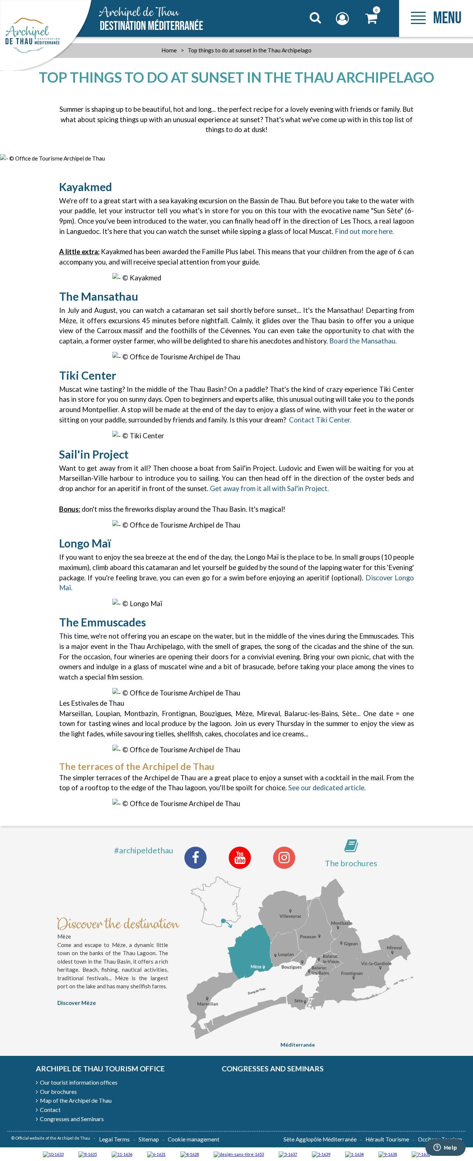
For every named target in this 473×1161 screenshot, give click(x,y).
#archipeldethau (143, 850)
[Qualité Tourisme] (239, 1153)
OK (306, 31)
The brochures (351, 863)
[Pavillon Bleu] (156, 1153)
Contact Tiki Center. (320, 420)
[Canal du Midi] (421, 1153)
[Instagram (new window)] (284, 858)
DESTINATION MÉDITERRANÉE (151, 19)
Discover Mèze (76, 1002)
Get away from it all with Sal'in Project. (270, 488)
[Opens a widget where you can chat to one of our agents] (445, 1148)
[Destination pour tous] (288, 1153)
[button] (371, 18)
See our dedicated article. (327, 788)
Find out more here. (364, 231)
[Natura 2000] (53, 1153)
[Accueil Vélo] (321, 1153)
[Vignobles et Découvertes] (87, 1153)
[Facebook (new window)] (195, 858)
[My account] (343, 18)
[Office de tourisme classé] (122, 1153)
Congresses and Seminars (273, 1068)
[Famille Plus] (189, 1153)
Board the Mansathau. (363, 341)
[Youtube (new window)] (240, 858)
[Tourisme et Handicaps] (387, 1153)
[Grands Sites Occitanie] (354, 1153)
